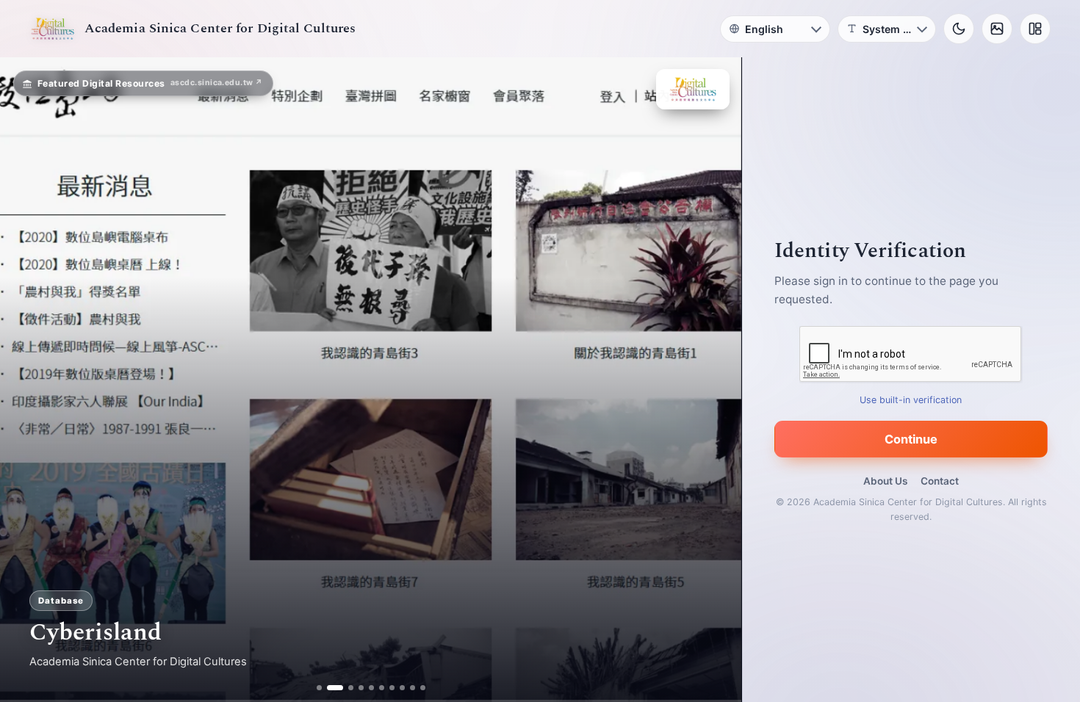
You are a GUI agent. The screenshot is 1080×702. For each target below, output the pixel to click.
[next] (715, 379)
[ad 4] (361, 687)
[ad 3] (345, 687)
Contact (940, 481)
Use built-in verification (911, 399)
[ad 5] (371, 687)
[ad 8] (402, 687)
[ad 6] (381, 687)
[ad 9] (412, 687)
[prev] (26, 379)
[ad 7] (392, 687)
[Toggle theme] (958, 28)
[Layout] (1035, 28)
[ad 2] (329, 687)
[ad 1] (319, 687)
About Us (885, 481)
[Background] (997, 28)
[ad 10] (422, 687)
